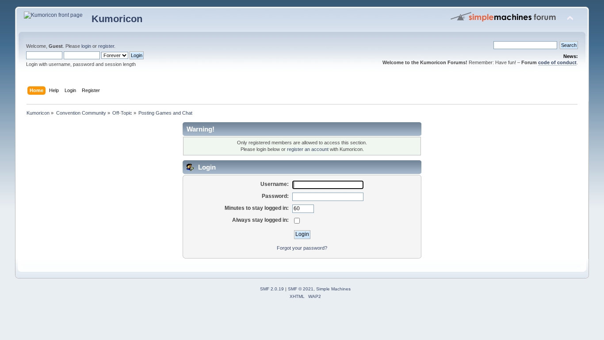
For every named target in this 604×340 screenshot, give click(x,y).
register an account (308, 149)
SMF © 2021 (300, 288)
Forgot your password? (302, 248)
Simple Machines (333, 288)
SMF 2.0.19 (272, 288)
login (86, 46)
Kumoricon (117, 18)
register (106, 46)
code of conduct (557, 62)
